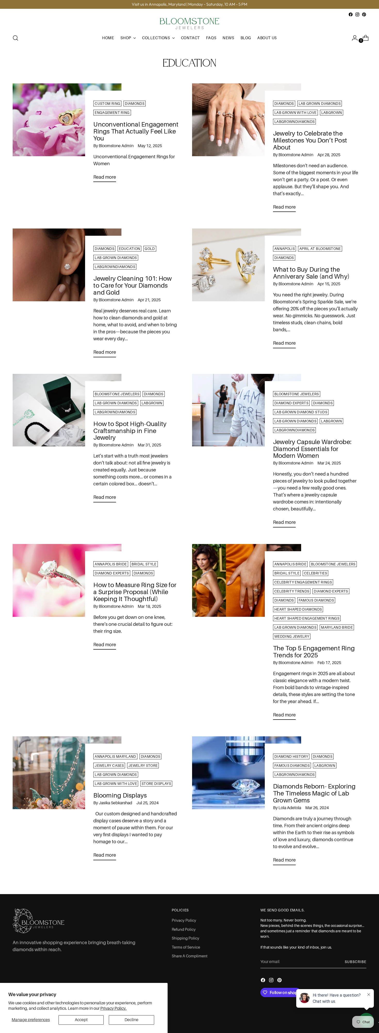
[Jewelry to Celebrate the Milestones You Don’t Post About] (246, 149)
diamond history (291, 756)
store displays (156, 784)
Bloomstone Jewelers (117, 394)
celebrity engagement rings (303, 582)
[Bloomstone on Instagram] (357, 14)
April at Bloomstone (320, 249)
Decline (131, 1020)
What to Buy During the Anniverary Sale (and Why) (311, 273)
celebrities (315, 573)
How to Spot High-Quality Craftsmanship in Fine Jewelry (130, 430)
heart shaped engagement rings (306, 618)
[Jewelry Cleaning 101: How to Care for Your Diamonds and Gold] (67, 294)
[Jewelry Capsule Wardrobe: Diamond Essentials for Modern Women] (246, 453)
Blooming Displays (120, 795)
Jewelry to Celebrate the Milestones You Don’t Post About (310, 140)
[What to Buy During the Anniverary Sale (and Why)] (246, 290)
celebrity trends (291, 591)
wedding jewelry (291, 636)
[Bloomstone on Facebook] (350, 14)
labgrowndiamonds (294, 122)
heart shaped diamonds (298, 609)
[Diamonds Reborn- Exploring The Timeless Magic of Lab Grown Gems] (246, 802)
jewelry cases (109, 765)
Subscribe (355, 962)
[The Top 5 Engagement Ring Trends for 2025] (246, 634)
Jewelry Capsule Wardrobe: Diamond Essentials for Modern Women (312, 448)
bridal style (143, 564)
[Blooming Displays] (67, 800)
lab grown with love (295, 113)
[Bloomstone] (189, 23)
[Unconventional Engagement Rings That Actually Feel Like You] (67, 134)
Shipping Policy (185, 938)
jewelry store (143, 765)
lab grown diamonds (320, 103)
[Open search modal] (15, 38)
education (129, 249)
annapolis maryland (115, 756)
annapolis (284, 249)
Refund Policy (184, 929)
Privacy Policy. (113, 1008)
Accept (81, 1020)
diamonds (134, 103)
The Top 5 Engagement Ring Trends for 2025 (314, 652)
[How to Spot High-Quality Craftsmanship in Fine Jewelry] (67, 440)
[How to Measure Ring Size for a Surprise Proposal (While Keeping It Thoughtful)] (67, 599)
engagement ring (112, 113)
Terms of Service (186, 947)
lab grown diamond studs (300, 412)
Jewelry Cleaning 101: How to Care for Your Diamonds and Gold (132, 285)
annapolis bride (111, 564)
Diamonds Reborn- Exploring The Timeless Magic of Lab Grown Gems (314, 793)
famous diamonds (316, 600)
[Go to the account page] (353, 38)
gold (150, 249)
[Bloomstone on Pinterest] (364, 14)
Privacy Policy (184, 920)
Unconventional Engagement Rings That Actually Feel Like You (135, 131)
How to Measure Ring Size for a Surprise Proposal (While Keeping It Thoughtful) (134, 591)
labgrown (331, 113)
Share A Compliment (190, 956)
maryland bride (337, 627)
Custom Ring (107, 103)
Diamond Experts (291, 403)
